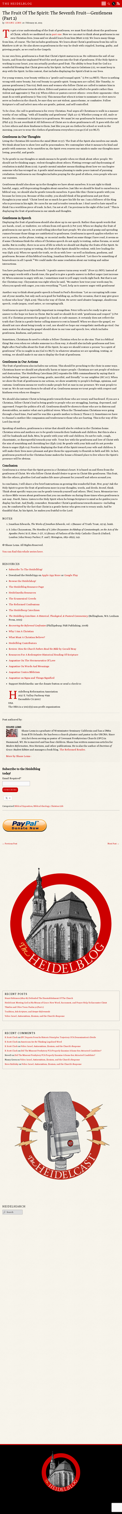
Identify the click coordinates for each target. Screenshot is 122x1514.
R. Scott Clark (11, 1037)
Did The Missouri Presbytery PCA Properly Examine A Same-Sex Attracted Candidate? (61, 1051)
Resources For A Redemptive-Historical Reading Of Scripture (43, 654)
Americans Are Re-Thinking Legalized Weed (41, 1042)
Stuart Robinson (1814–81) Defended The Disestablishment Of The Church (39, 998)
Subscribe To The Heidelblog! (25, 569)
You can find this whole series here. (22, 551)
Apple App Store (51, 575)
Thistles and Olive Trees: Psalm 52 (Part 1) (24, 1007)
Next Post (113, 843)
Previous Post (9, 843)
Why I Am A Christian (21, 631)
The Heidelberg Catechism (24, 610)
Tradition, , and (27, 1011)
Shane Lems (14, 23)
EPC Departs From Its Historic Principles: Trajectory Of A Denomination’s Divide (58, 1037)
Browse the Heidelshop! (22, 581)
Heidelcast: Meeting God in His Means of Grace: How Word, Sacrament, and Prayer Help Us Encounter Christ (56, 1002)
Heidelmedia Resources (22, 592)
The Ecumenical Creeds (22, 598)
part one (57, 34)
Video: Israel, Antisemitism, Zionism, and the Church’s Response (35, 1016)
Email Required (11, 778)
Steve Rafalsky (11, 1064)
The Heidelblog (17, 3)
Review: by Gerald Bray (42, 648)
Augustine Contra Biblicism (24, 672)
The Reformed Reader (72, 749)
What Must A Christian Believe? (27, 637)
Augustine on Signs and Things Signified (31, 677)
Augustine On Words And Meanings (29, 666)
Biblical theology (41, 806)
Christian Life (57, 806)
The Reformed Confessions (24, 604)
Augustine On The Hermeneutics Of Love (32, 660)
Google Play (71, 575)
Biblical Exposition (23, 806)
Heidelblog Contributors (23, 643)
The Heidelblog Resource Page (26, 586)
